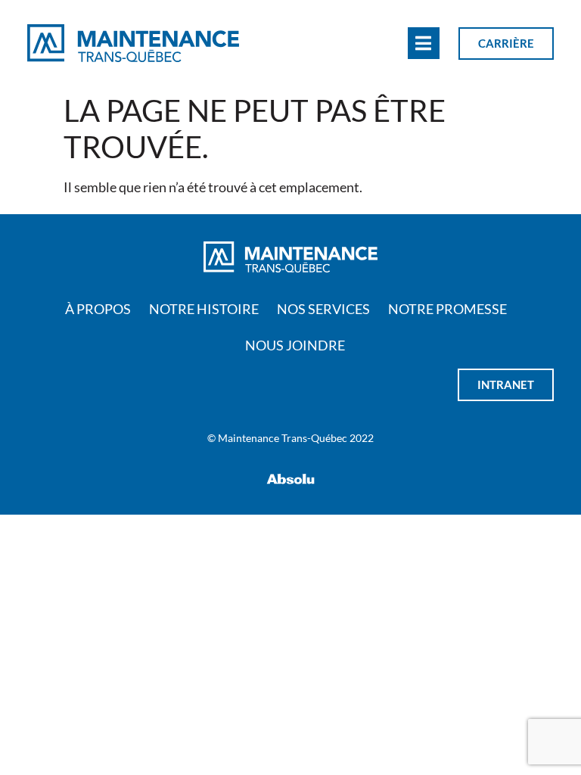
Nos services (323, 308)
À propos (98, 308)
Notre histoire (204, 308)
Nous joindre (295, 345)
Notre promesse (447, 308)
